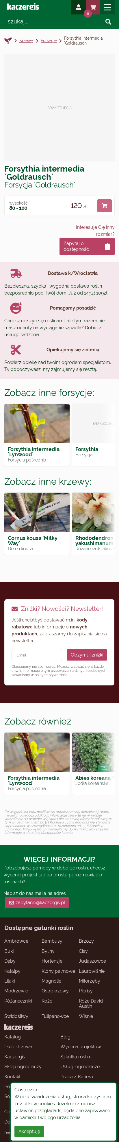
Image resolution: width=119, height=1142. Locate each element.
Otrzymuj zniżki (87, 655)
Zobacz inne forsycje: (49, 392)
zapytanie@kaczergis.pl (40, 902)
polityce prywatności (51, 675)
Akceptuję (29, 1131)
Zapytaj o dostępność (76, 246)
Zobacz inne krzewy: (47, 481)
